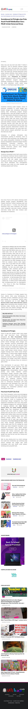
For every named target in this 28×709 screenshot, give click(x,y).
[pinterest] (10, 463)
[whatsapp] (7, 463)
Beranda (2, 14)
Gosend (4, 650)
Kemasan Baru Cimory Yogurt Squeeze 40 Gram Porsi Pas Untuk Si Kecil (18, 513)
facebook (7, 694)
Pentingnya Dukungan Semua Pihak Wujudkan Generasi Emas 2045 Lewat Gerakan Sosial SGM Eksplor (14, 325)
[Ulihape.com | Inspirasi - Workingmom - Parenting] (7, 9)
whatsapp (21, 694)
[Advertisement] (14, 45)
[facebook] (2, 463)
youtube (19, 696)
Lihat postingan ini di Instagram (9, 233)
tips (3, 616)
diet (14, 497)
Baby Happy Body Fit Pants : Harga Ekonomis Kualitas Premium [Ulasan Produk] (13, 673)
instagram (10, 696)
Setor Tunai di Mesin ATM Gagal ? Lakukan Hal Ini (14, 620)
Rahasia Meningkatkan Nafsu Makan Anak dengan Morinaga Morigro (14, 316)
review (4, 668)
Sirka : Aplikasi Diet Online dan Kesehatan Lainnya (19, 494)
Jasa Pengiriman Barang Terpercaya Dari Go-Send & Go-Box (13, 654)
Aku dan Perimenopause (18, 485)
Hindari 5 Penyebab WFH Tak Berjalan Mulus (12, 637)
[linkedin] (12, 463)
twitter (14, 694)
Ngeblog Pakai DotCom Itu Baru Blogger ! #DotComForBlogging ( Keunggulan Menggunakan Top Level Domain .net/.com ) (12, 601)
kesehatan (8, 459)
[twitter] (5, 463)
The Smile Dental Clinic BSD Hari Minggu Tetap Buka (19, 522)
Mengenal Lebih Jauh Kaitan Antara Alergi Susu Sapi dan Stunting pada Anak (14, 320)
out (3, 596)
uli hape (16, 288)
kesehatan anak (8, 14)
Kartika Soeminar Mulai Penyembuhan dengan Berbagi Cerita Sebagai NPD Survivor (19, 504)
